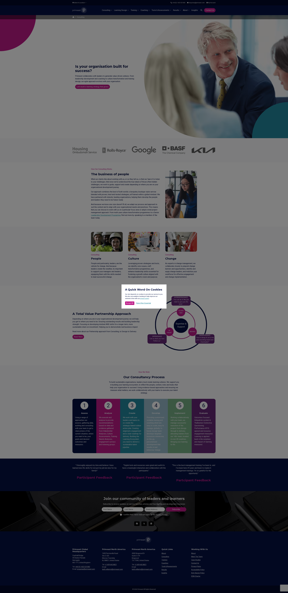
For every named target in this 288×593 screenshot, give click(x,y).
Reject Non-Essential (143, 303)
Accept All (129, 303)
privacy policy (144, 298)
